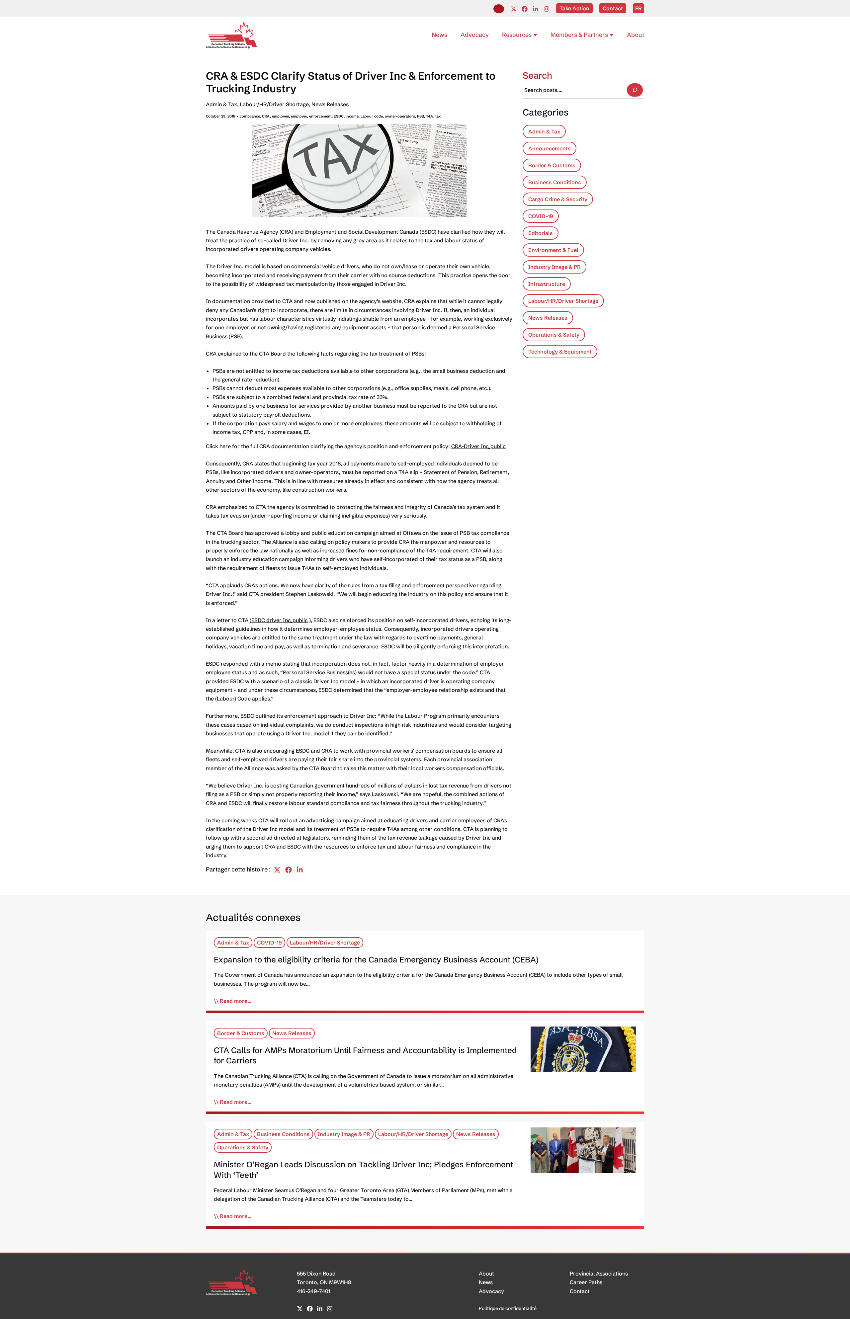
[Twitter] (514, 9)
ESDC (339, 116)
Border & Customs (551, 165)
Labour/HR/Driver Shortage (274, 104)
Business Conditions (554, 182)
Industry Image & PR (554, 267)
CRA (266, 116)
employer (299, 116)
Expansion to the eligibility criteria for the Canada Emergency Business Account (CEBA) (376, 959)
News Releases (330, 104)
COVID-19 (540, 216)
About (486, 1273)
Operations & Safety (553, 334)
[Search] (635, 90)
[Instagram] (547, 9)
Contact (580, 1291)
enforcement (320, 116)
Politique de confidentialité (508, 1308)
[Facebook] (525, 9)
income (352, 116)
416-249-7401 (313, 1291)
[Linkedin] (536, 9)
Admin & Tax (221, 104)
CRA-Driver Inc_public (478, 446)
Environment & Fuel (553, 250)
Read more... (236, 1001)
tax (438, 116)
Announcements (549, 148)
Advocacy (491, 1291)
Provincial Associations (599, 1273)
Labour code (372, 116)
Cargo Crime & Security (557, 199)
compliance (250, 116)
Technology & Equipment (560, 351)
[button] (498, 8)
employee (280, 116)
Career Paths (586, 1282)
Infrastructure (546, 284)
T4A (429, 116)
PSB (420, 116)
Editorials (540, 233)
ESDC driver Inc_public (279, 620)
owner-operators (400, 116)
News (486, 1282)
